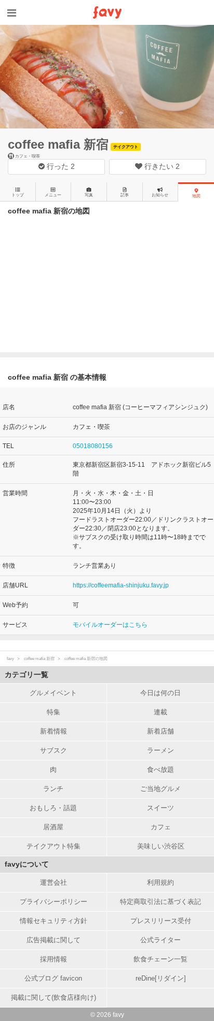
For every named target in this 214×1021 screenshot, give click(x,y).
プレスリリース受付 (160, 921)
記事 (125, 195)
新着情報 (53, 731)
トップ (17, 195)
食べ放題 (160, 769)
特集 (53, 712)
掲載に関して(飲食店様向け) (53, 997)
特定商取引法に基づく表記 (160, 901)
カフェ (161, 827)
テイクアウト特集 (53, 846)
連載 (160, 712)
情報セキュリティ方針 (53, 921)
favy (10, 658)
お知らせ (160, 195)
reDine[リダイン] (161, 978)
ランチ (53, 789)
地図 (196, 196)
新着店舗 (160, 731)
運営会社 (53, 882)
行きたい (161, 166)
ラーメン (160, 750)
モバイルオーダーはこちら (110, 624)
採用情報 (53, 959)
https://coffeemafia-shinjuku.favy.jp (121, 585)
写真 (89, 195)
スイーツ (160, 808)
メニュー (53, 195)
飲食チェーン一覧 (160, 959)
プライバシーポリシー (53, 901)
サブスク (53, 750)
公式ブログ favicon (53, 978)
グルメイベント (53, 693)
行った (60, 166)
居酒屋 (53, 827)
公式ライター (160, 940)
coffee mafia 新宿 (58, 144)
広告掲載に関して (53, 940)
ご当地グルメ (160, 789)
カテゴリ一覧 (26, 674)
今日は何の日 (160, 693)
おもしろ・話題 (53, 808)
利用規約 (160, 882)
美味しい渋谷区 (160, 846)
